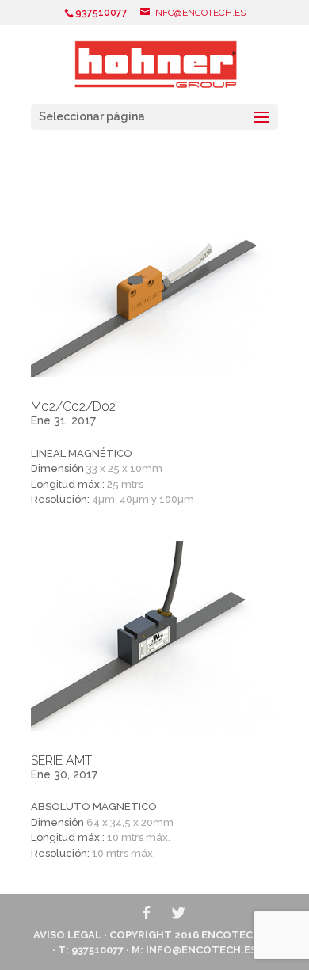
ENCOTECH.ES (239, 935)
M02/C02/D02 (73, 406)
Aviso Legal (67, 935)
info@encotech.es (201, 950)
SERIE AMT (61, 760)
